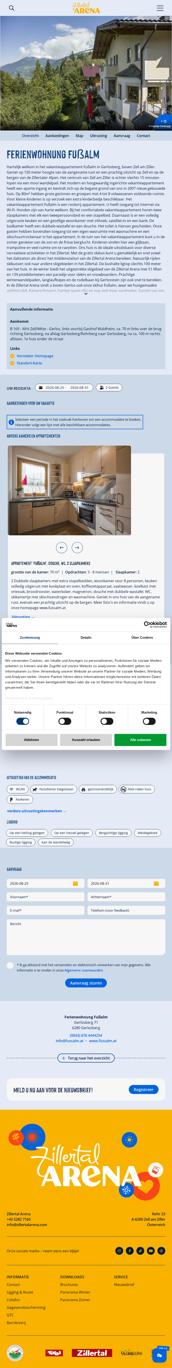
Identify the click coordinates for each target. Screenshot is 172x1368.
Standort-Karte (29, 363)
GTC (10, 1315)
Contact (143, 135)
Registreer (144, 1089)
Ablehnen (31, 740)
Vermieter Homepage (35, 355)
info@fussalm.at (69, 1040)
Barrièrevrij (16, 1322)
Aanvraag (122, 135)
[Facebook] (130, 1251)
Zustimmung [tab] (30, 637)
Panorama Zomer (75, 1299)
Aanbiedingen (57, 135)
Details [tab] (86, 637)
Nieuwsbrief (124, 1284)
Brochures (69, 1284)
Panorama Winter (75, 1292)
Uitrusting (98, 135)
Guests (112, 387)
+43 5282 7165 (19, 1219)
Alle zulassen (140, 740)
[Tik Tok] (140, 1251)
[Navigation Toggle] (160, 8)
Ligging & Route (20, 1292)
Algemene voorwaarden (83, 970)
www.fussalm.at (102, 1040)
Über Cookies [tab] (142, 637)
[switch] (64, 721)
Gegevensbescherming (26, 1307)
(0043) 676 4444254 (86, 1035)
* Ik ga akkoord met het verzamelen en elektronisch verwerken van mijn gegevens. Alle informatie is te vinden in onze (83, 967)
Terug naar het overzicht (89, 1058)
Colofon (13, 1299)
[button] (86, 293)
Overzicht (30, 135)
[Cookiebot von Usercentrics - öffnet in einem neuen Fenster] (147, 624)
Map (79, 135)
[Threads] (161, 1251)
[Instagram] (119, 1251)
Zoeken (12, 8)
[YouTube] (151, 1251)
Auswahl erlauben (86, 740)
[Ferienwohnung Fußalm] (69, 490)
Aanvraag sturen (86, 983)
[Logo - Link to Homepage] (85, 7)
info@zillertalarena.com (27, 1224)
